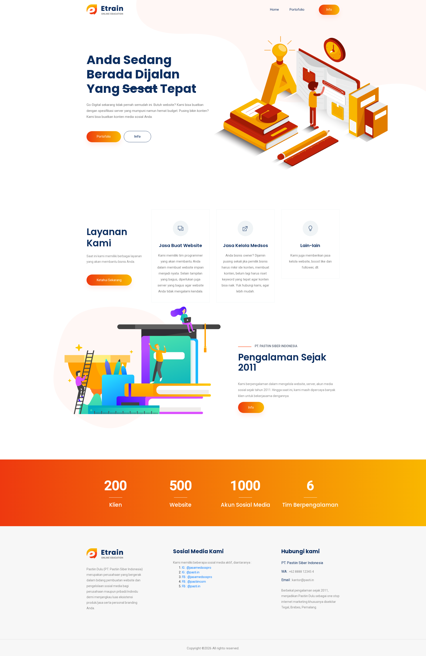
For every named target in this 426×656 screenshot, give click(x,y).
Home (274, 10)
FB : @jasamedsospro (197, 577)
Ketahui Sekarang (109, 280)
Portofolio (297, 10)
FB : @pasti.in (191, 586)
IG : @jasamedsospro (196, 567)
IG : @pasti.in (190, 572)
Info (329, 9)
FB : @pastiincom (194, 581)
